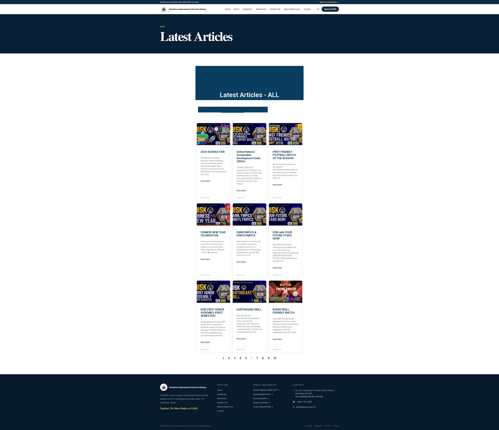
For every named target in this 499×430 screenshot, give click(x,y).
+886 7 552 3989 (302, 402)
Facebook (308, 426)
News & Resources (292, 9)
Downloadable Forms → (263, 394)
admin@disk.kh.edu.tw (304, 407)
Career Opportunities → (263, 407)
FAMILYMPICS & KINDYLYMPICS (246, 234)
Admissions (261, 9)
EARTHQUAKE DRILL (249, 309)
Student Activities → (261, 402)
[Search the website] (318, 9)
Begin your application (329, 2)
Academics (247, 9)
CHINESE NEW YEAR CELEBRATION (213, 234)
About (236, 9)
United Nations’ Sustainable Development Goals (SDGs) (248, 156)
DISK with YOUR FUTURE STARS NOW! (282, 235)
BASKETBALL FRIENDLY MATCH (283, 311)
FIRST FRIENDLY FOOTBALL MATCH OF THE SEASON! (284, 155)
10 (275, 358)
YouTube (327, 426)
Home (227, 9)
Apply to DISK (330, 9)
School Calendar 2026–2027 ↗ (266, 390)
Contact (307, 9)
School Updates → (261, 398)
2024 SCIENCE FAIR (213, 151)
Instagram (318, 426)
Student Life (275, 9)
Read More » (206, 181)
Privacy (336, 426)
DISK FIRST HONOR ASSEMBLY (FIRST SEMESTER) (212, 312)
